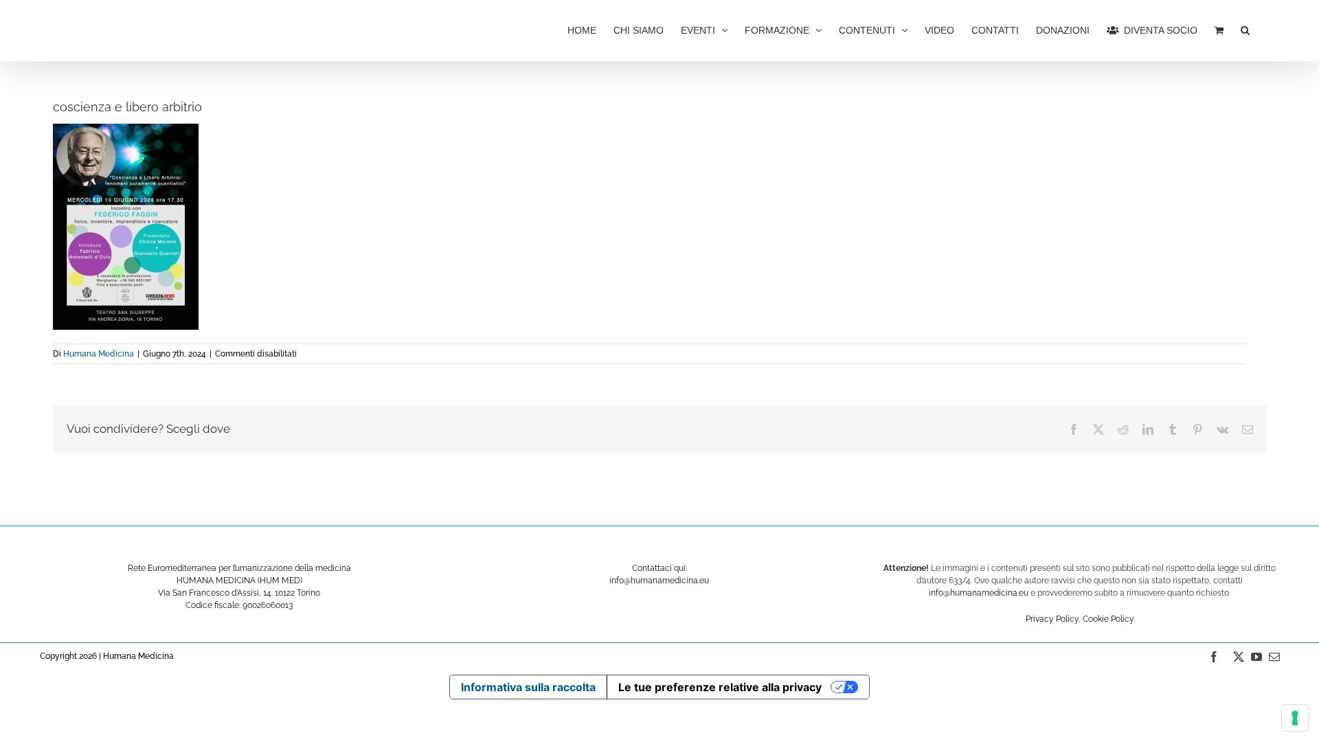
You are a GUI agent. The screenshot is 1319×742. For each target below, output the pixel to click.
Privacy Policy (1052, 619)
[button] (1245, 29)
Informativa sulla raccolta (528, 687)
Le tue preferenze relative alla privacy (720, 687)
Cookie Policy (1108, 619)
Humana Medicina (98, 354)
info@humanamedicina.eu (978, 593)
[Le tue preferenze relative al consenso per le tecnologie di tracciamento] (1295, 718)
